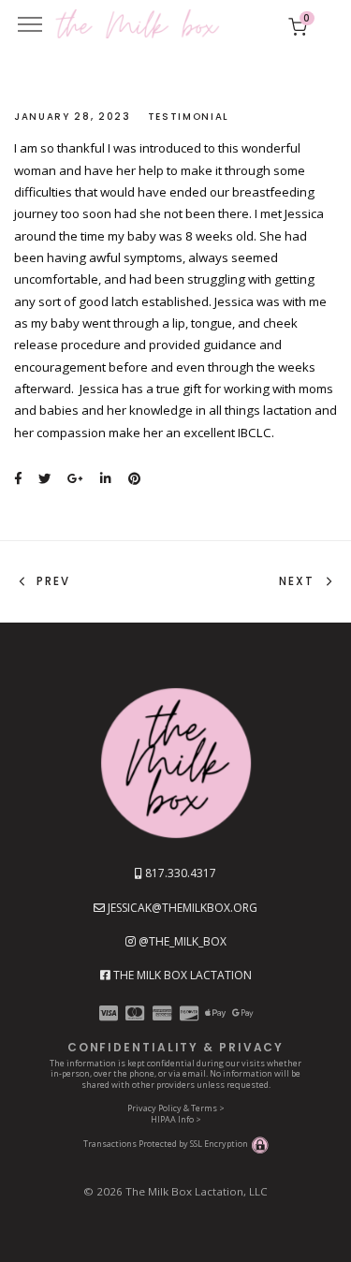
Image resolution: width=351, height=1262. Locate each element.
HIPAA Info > (176, 1119)
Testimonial (188, 117)
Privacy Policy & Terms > (176, 1108)
